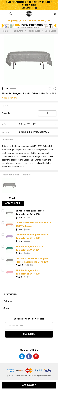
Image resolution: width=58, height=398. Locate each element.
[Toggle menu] (4, 14)
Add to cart (12, 203)
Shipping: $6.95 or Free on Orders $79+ (29, 20)
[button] (29, 25)
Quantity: (6, 113)
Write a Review (9, 98)
